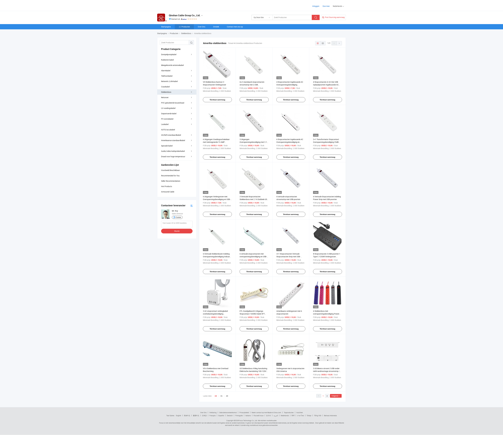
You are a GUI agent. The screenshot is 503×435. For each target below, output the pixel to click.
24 (216, 396)
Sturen (177, 231)
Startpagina (166, 26)
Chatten (178, 217)
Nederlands (285, 415)
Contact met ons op (235, 26)
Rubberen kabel (167, 60)
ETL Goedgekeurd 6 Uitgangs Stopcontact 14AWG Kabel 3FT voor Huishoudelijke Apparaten (252, 314)
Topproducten (289, 412)
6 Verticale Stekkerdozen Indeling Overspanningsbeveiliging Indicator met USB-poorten (217, 257)
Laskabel (164, 124)
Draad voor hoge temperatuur (173, 156)
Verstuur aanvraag (217, 100)
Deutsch (230, 415)
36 (221, 396)
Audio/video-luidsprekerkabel (173, 151)
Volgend (334, 396)
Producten (185, 26)
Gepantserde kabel (168, 113)
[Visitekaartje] (191, 205)
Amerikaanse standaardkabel (173, 140)
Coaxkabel (165, 86)
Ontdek (216, 26)
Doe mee (326, 6)
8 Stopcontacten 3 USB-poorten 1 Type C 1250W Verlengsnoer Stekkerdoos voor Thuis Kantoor (326, 257)
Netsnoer (165, 97)
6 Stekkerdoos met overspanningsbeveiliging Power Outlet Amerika (326, 314)
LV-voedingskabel (168, 108)
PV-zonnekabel (167, 119)
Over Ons (201, 26)
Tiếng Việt (317, 415)
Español (221, 415)
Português (239, 415)
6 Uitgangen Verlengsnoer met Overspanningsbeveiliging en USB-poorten (216, 199)
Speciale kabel (167, 145)
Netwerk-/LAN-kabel (169, 81)
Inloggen (315, 6)
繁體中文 (196, 415)
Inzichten (299, 412)
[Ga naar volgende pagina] (339, 43)
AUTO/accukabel (168, 129)
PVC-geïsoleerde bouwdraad (172, 103)
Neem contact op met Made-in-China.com (266, 412)
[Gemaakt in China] (174, 5)
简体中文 (187, 415)
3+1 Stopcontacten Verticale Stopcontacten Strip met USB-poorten (288, 257)
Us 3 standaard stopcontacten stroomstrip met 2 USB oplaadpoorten (252, 85)
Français (212, 415)
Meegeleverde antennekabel (172, 65)
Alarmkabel (165, 70)
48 (227, 396)
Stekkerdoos (166, 92)
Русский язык (258, 415)
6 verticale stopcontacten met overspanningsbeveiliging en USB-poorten (253, 257)
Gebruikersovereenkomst (228, 412)
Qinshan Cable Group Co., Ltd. (184, 15)
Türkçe (309, 415)
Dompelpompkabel (168, 54)
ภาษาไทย (300, 415)
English (178, 415)
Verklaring (213, 412)
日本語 (204, 415)
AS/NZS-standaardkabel (171, 135)
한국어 (268, 415)
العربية (276, 415)
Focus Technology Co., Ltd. (248, 420)
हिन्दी (293, 415)
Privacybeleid (244, 412)
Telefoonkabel (166, 76)
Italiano (248, 415)
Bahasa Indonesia (330, 415)
